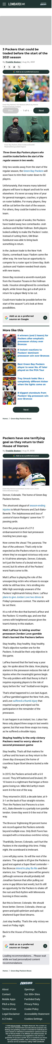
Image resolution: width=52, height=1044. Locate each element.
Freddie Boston (13, 62)
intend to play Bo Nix (26, 868)
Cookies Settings (33, 1018)
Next (41, 110)
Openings (29, 989)
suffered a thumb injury (25, 700)
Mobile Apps (8, 999)
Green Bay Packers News (21, 419)
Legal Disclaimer (11, 1014)
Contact (6, 994)
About (5, 989)
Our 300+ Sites (32, 994)
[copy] (19, 67)
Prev (10, 110)
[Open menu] (4, 4)
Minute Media (15, 1026)
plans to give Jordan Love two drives (22, 597)
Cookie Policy (31, 1009)
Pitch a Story (8, 1004)
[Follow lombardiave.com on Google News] (45, 318)
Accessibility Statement (36, 1014)
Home (5, 419)
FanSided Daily (32, 999)
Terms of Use (9, 1009)
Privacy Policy (31, 1004)
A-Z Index (7, 1018)
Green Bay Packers (33, 171)
